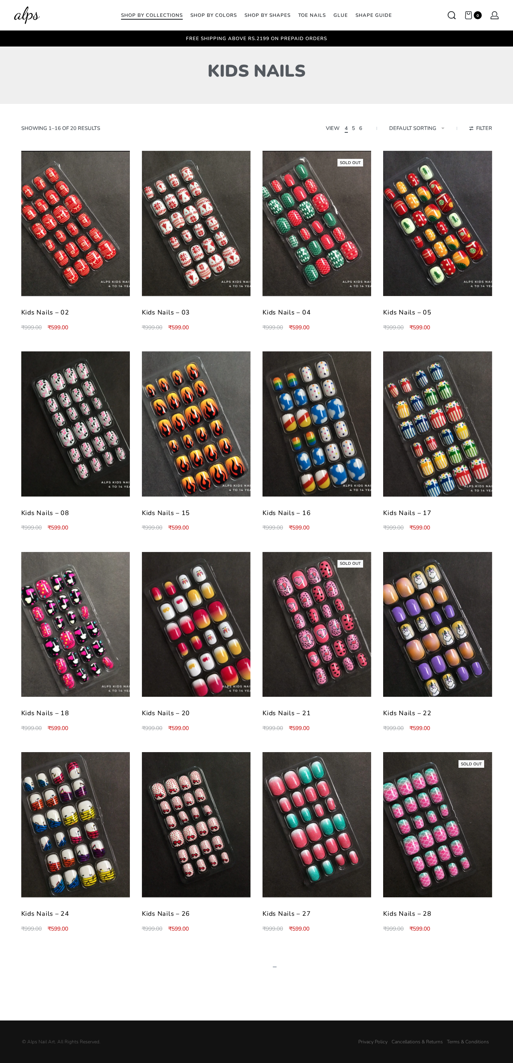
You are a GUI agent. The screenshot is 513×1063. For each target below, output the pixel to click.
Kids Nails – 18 (45, 713)
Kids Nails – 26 (166, 913)
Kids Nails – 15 (166, 513)
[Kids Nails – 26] (196, 824)
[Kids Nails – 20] (196, 624)
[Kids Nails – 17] (437, 424)
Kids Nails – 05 (407, 312)
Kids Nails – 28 (407, 913)
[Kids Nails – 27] (317, 824)
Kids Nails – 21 (287, 713)
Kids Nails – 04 (287, 312)
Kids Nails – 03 (166, 312)
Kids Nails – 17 (407, 513)
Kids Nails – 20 (166, 713)
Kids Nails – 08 (45, 513)
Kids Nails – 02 (45, 312)
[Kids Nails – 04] (317, 223)
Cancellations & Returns (417, 1042)
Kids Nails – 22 (407, 713)
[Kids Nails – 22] (437, 624)
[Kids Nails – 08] (75, 424)
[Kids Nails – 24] (75, 824)
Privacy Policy (373, 1042)
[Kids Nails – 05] (437, 223)
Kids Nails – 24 (45, 913)
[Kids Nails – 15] (196, 424)
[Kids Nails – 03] (196, 223)
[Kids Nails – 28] (437, 824)
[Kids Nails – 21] (317, 624)
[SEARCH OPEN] (451, 15)
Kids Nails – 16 (287, 513)
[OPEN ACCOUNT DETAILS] (494, 15)
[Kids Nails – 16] (317, 424)
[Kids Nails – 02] (75, 223)
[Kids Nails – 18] (75, 624)
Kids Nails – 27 (287, 913)
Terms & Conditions (468, 1042)
